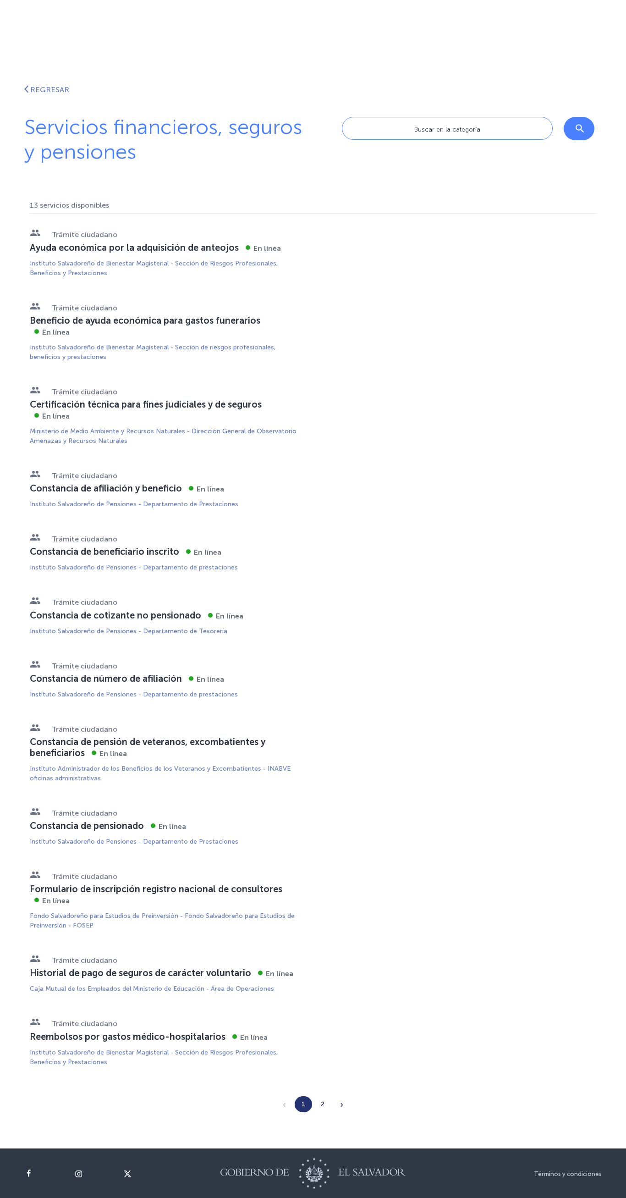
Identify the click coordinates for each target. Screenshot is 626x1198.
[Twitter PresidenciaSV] (141, 1174)
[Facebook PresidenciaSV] (43, 1174)
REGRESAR (49, 89)
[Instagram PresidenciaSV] (92, 1174)
